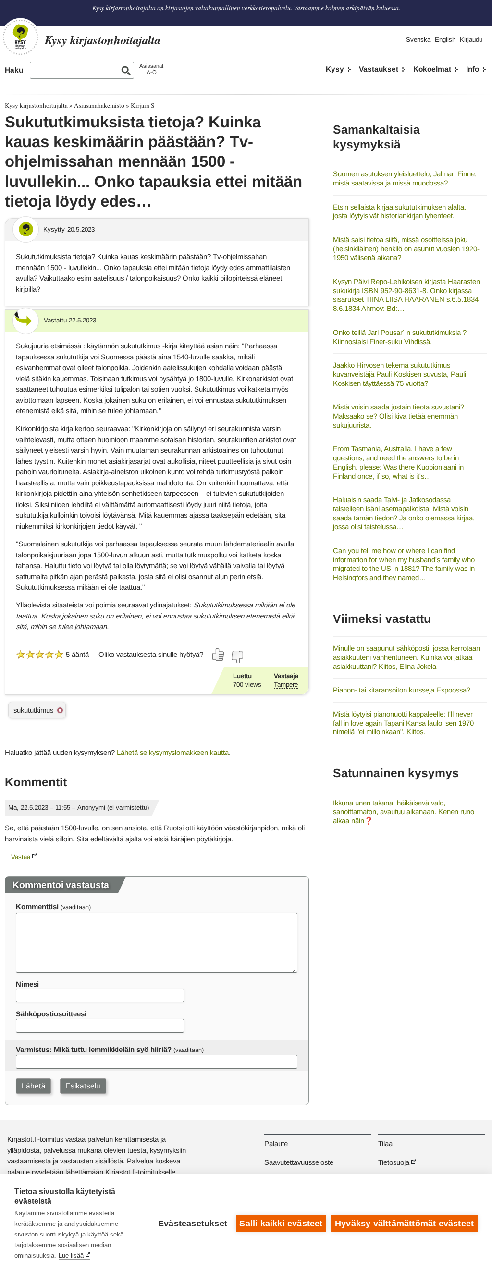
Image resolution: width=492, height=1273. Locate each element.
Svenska (418, 39)
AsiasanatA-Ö (151, 69)
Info (472, 69)
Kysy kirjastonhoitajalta (36, 105)
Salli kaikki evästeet (280, 1223)
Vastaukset (378, 69)
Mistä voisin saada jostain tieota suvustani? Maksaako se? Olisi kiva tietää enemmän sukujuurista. (398, 416)
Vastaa (20, 857)
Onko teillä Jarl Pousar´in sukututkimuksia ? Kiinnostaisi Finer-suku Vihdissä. (400, 337)
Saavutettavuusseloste (298, 1162)
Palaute (276, 1143)
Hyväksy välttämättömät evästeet (404, 1223)
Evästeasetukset (192, 1223)
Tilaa (385, 1143)
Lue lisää (71, 1255)
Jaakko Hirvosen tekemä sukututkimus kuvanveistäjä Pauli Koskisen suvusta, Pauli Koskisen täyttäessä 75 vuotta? (399, 374)
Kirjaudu (471, 39)
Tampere (286, 684)
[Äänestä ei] (237, 657)
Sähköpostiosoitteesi (51, 1014)
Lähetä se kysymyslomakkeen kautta (173, 752)
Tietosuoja (393, 1162)
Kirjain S (142, 105)
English (445, 39)
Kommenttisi (37, 906)
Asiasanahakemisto (99, 105)
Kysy (335, 69)
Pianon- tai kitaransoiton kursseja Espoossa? (401, 690)
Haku (14, 70)
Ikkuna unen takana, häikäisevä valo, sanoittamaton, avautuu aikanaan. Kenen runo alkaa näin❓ (403, 812)
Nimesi (27, 984)
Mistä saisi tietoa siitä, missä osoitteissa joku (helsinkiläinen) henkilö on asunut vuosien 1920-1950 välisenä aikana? (406, 248)
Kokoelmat (432, 69)
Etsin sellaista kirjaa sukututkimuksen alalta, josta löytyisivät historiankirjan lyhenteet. (399, 211)
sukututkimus (33, 710)
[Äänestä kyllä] (218, 654)
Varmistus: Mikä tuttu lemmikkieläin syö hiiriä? (94, 1049)
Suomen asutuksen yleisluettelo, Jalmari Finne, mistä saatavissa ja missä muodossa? (405, 178)
